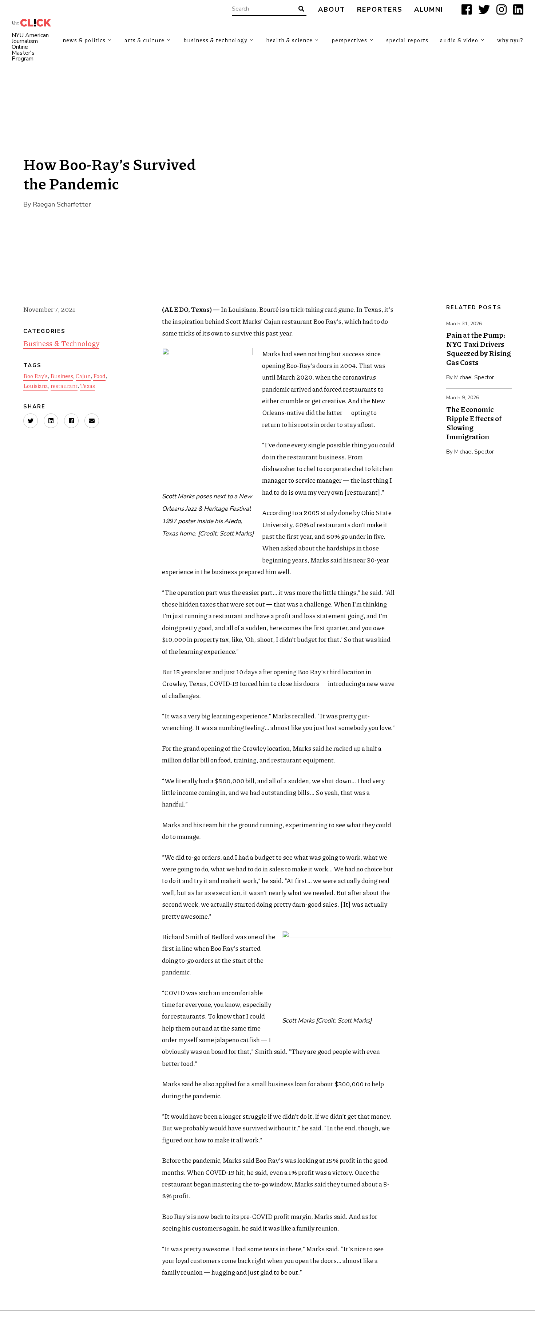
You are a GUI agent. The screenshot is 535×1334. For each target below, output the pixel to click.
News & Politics (84, 40)
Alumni (428, 9)
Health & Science (289, 40)
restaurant (64, 386)
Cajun (83, 376)
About (331, 9)
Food (99, 376)
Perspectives (349, 40)
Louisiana (35, 386)
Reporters (380, 9)
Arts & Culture (144, 40)
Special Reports (407, 40)
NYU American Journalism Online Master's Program (30, 47)
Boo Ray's (35, 376)
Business (61, 376)
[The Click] (31, 23)
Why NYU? (510, 40)
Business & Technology (215, 40)
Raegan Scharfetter (62, 204)
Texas (87, 386)
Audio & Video (459, 40)
